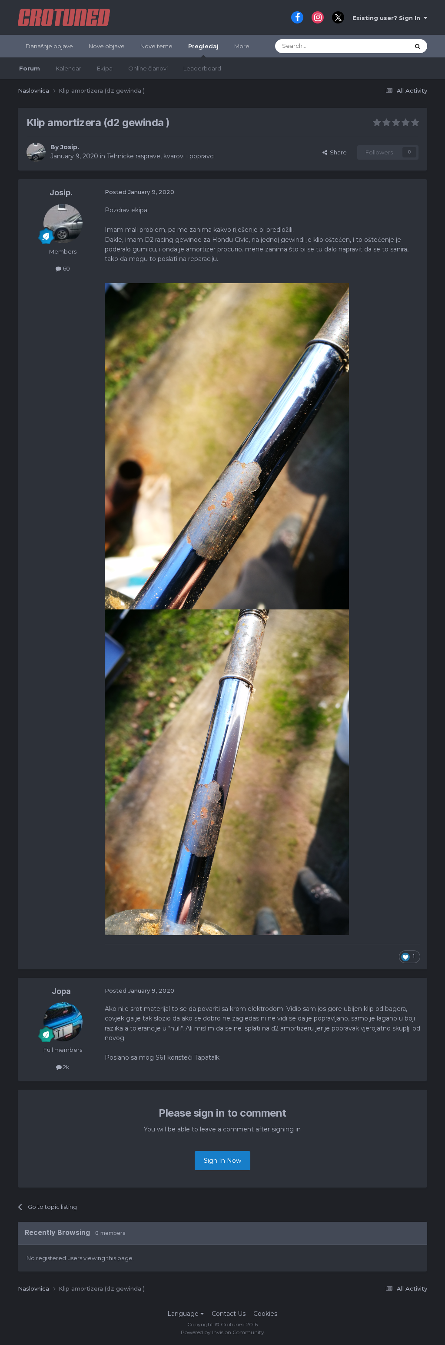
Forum (29, 68)
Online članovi (148, 68)
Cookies (265, 1314)
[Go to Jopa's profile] (63, 1021)
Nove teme (156, 46)
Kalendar (68, 68)
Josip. (69, 147)
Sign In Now (222, 1160)
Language (183, 1314)
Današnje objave (49, 46)
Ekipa (105, 68)
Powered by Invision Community (222, 1332)
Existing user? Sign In (388, 17)
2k (66, 1067)
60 (65, 268)
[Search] (417, 46)
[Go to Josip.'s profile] (36, 152)
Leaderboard (202, 68)
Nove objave (107, 46)
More (241, 46)
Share (337, 152)
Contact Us (229, 1314)
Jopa (61, 991)
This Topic (384, 46)
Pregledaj (203, 46)
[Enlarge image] (227, 446)
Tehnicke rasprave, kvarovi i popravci (161, 156)
